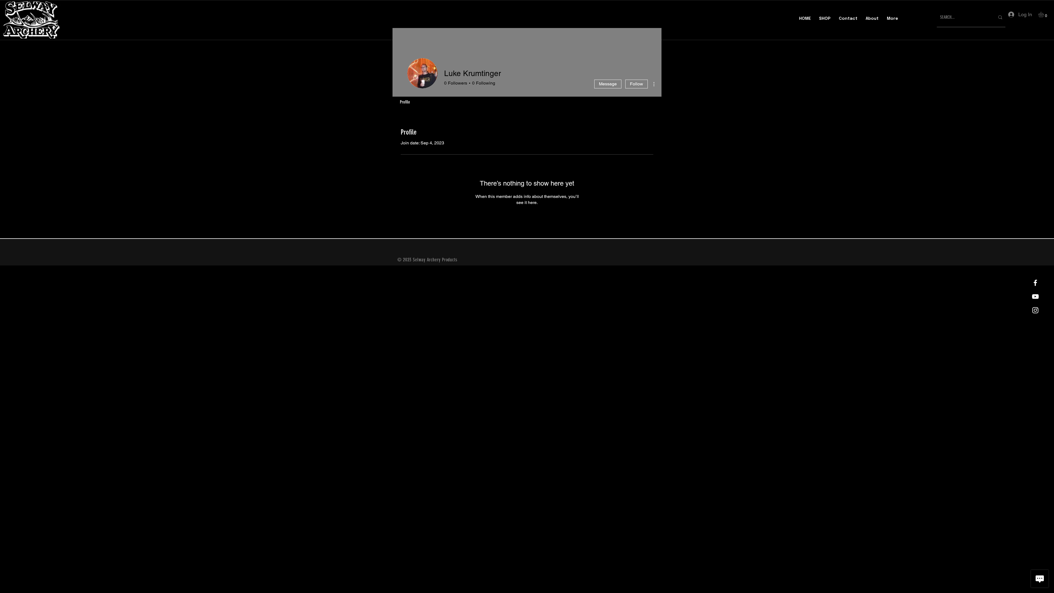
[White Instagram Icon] (1035, 310)
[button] (1044, 14)
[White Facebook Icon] (1035, 283)
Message (608, 83)
